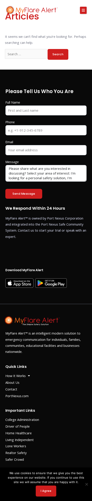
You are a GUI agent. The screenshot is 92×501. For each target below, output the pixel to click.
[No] (86, 484)
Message (12, 162)
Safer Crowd (14, 459)
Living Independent (19, 439)
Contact (11, 389)
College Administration (22, 419)
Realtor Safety (16, 452)
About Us (12, 382)
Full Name (12, 102)
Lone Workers (15, 446)
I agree (46, 491)
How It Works (15, 375)
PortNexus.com (17, 396)
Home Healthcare (18, 433)
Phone (10, 122)
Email (9, 142)
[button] (83, 10)
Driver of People (17, 426)
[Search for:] (26, 54)
